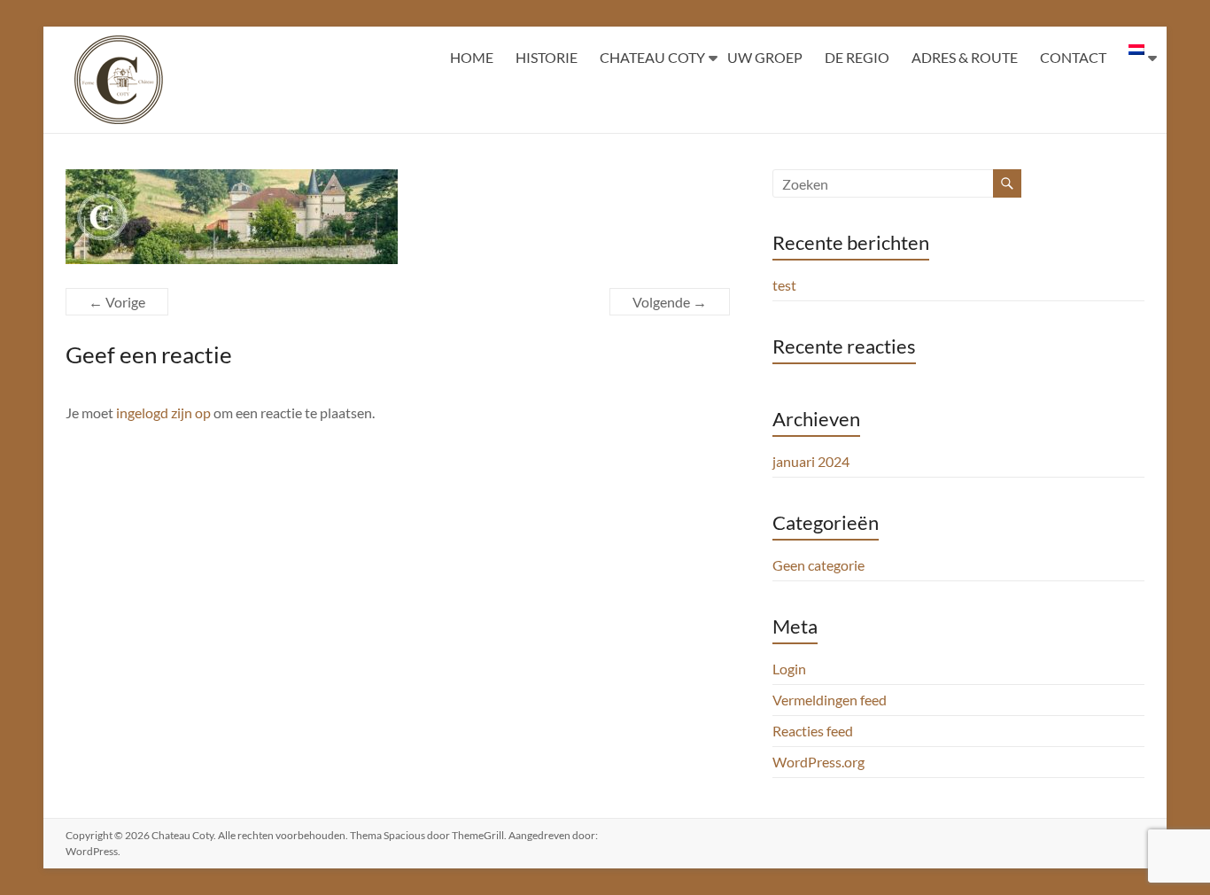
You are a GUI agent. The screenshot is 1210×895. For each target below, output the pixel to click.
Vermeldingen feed (829, 699)
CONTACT (1073, 57)
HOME (471, 57)
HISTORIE (547, 57)
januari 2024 (810, 461)
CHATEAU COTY (652, 57)
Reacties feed (812, 730)
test (784, 284)
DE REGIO (857, 57)
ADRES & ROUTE (964, 57)
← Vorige (117, 301)
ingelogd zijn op (163, 412)
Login (789, 668)
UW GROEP (765, 57)
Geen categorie (818, 564)
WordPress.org (818, 761)
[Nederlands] (1136, 57)
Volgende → (669, 301)
